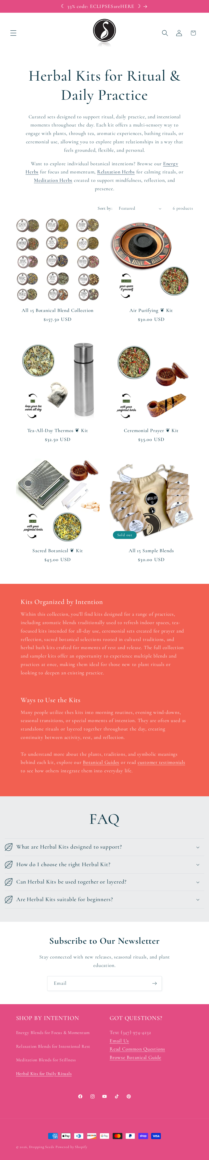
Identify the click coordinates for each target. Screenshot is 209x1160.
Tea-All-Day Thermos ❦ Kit (57, 430)
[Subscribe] (155, 983)
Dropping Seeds (41, 1147)
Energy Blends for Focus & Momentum (53, 1032)
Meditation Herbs (53, 180)
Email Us (119, 1041)
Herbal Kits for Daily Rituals (44, 1073)
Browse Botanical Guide (135, 1057)
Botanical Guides (101, 762)
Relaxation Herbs (116, 172)
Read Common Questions (137, 1049)
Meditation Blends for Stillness (46, 1060)
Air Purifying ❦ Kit (151, 310)
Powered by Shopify (71, 1147)
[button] (13, 33)
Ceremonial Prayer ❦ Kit (151, 430)
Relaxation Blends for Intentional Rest (53, 1046)
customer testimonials (161, 762)
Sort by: (105, 208)
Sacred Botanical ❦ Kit (57, 551)
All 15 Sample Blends (151, 551)
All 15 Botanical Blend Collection (58, 310)
